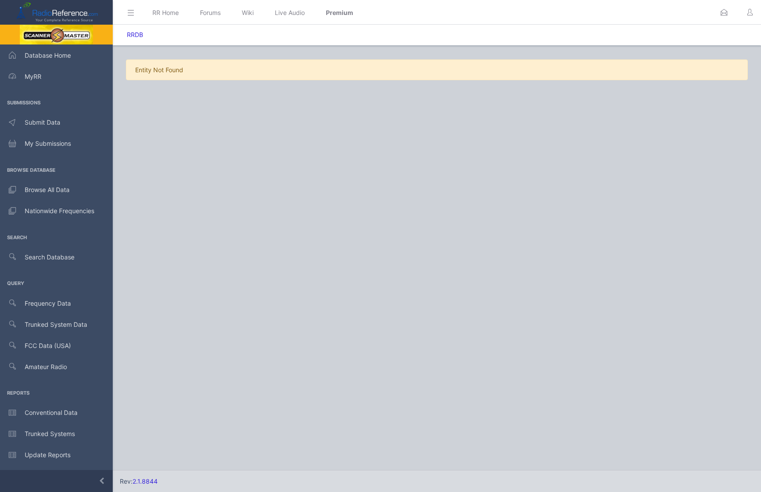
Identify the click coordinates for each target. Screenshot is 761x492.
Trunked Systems (50, 433)
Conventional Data (51, 412)
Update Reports (47, 455)
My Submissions (48, 143)
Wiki (248, 12)
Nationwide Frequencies (59, 211)
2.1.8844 (145, 481)
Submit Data (42, 122)
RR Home (165, 12)
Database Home (48, 55)
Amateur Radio (46, 366)
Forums (210, 12)
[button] (724, 12)
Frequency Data (48, 303)
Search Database (49, 257)
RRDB (135, 34)
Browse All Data (47, 189)
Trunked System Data (56, 324)
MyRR (33, 76)
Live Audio (290, 12)
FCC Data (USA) (48, 345)
